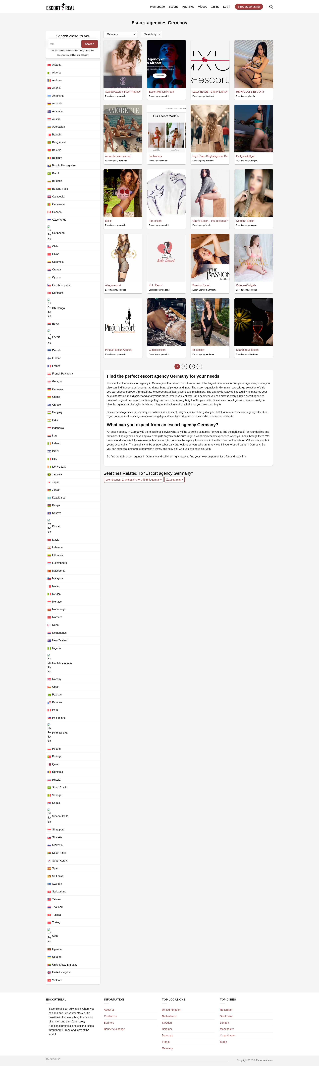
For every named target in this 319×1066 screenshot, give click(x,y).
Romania (57, 771)
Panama (57, 702)
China (55, 254)
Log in (227, 6)
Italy (54, 458)
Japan (55, 482)
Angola (56, 88)
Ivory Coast (58, 466)
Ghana (56, 396)
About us (109, 1009)
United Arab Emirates (64, 964)
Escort (56, 336)
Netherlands (59, 632)
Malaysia (57, 578)
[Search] (271, 6)
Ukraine (56, 956)
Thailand (57, 907)
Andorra (57, 80)
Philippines (58, 717)
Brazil (55, 173)
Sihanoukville (60, 816)
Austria (56, 119)
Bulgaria (57, 181)
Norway (56, 679)
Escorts (173, 6)
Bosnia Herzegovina (64, 165)
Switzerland (59, 891)
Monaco (57, 601)
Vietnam (57, 980)
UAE (55, 935)
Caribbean (58, 233)
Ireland (56, 443)
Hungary (57, 412)
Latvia (55, 539)
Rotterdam (226, 1009)
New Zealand (60, 640)
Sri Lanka (57, 876)
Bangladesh (59, 142)
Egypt (55, 323)
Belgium (57, 157)
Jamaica (57, 474)
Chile (55, 246)
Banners (109, 1022)
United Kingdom (61, 972)
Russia (56, 779)
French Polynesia (62, 373)
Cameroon (58, 204)
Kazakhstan (59, 497)
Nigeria (56, 648)
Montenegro (59, 609)
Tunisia (56, 914)
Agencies (188, 6)
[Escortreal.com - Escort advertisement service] (60, 7)
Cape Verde (59, 219)
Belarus (56, 150)
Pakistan (57, 694)
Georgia (57, 381)
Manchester (227, 1029)
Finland (56, 358)
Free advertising (249, 6)
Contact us (110, 1016)
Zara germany (174, 479)
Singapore (58, 829)
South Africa (59, 852)
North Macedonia (62, 663)
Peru (55, 710)
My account (53, 1059)
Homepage (157, 6)
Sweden (57, 883)
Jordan (56, 489)
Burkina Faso (60, 188)
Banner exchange (114, 1029)
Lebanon (57, 547)
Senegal (57, 795)
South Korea (59, 860)
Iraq (54, 435)
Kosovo (56, 513)
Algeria (56, 72)
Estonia (56, 350)
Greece (56, 404)
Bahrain (56, 134)
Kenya (56, 505)
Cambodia (58, 196)
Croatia (56, 269)
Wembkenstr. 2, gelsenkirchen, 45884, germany (134, 479)
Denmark (57, 292)
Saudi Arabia (59, 787)
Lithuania (57, 555)
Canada (57, 212)
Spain (55, 868)
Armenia (57, 103)
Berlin (223, 1041)
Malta (55, 586)
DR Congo (58, 308)
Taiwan (56, 899)
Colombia (58, 261)
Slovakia (57, 837)
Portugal (57, 756)
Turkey (56, 922)
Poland (56, 748)
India (55, 420)
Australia (57, 111)
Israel (55, 451)
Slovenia (57, 845)
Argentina (58, 95)
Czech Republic (61, 285)
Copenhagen (227, 1035)
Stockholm (226, 1016)
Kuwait (56, 526)
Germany (57, 389)
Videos (202, 6)
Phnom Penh (60, 733)
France (56, 366)
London (224, 1022)
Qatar (55, 764)
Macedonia (58, 570)
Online (215, 6)
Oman (55, 686)
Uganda (57, 949)
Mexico (56, 594)
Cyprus (56, 277)
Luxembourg (59, 563)
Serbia (56, 803)
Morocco (57, 617)
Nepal (55, 625)
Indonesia (58, 428)
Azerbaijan (58, 126)
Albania (56, 64)
